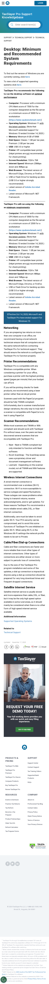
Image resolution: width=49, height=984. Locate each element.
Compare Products (12, 781)
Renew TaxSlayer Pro (12, 789)
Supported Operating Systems (18, 621)
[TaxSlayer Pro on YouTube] (12, 864)
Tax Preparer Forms (12, 831)
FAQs (29, 782)
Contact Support (33, 767)
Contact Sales (33, 808)
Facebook (6, 647)
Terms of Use (41, 979)
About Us (31, 800)
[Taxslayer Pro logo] (24, 747)
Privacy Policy (32, 812)
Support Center (33, 763)
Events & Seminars (12, 800)
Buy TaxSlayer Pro (11, 785)
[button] (22, 846)
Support (8, 38)
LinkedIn (17, 647)
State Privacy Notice (35, 816)
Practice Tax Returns (12, 804)
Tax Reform (9, 808)
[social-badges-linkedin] (17, 864)
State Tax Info (10, 823)
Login (40, 3)
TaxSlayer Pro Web (11, 766)
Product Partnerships (12, 819)
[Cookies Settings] (4, 980)
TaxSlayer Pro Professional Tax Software (7, 3)
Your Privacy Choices (35, 824)
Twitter (11, 647)
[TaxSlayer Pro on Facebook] (7, 864)
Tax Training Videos (34, 771)
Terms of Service (34, 820)
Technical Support (23, 38)
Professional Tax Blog (35, 804)
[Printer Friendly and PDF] (35, 648)
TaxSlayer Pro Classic (13, 777)
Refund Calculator (11, 827)
